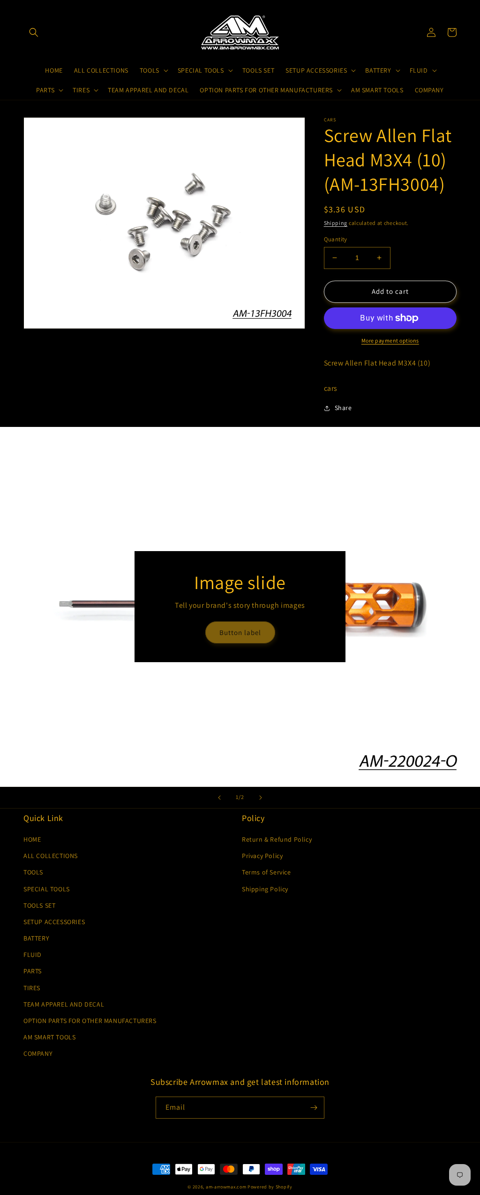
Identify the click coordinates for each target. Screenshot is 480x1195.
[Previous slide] (219, 797)
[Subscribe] (313, 1108)
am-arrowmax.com (226, 1187)
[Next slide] (260, 797)
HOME (32, 839)
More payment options (390, 340)
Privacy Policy (262, 855)
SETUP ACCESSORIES (54, 922)
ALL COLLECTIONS (50, 855)
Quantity (335, 239)
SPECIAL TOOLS (46, 889)
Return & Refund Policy (277, 839)
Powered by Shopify (270, 1187)
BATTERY (36, 938)
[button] (33, 32)
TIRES (31, 988)
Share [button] (343, 407)
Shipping (336, 222)
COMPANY (37, 1053)
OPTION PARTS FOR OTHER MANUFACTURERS (90, 1020)
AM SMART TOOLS (49, 1037)
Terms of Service (266, 872)
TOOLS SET (39, 905)
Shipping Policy (265, 889)
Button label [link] (240, 632)
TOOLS (33, 872)
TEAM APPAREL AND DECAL (63, 1004)
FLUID (32, 954)
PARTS (32, 971)
